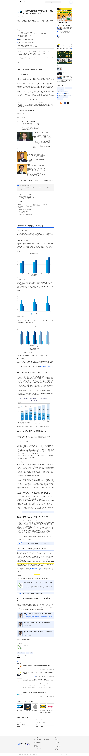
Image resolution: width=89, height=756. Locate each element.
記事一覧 (56, 739)
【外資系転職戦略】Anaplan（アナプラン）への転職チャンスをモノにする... (65, 40)
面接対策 (35, 745)
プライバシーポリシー (58, 745)
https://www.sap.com (21, 192)
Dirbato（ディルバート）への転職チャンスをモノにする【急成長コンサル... (66, 36)
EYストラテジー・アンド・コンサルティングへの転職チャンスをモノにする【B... (66, 45)
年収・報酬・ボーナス (37, 743)
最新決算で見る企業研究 (37, 739)
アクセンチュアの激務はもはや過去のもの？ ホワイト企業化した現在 (35, 685)
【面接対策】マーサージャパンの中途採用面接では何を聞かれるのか (35, 692)
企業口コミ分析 (46, 739)
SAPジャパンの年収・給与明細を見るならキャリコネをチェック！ (35, 543)
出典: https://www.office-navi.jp (21, 113)
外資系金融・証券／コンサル (44, 669)
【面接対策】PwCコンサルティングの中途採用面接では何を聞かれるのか (36, 665)
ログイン (67, 2)
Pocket (26, 657)
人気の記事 (56, 740)
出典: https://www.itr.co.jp (20, 425)
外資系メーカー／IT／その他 (44, 683)
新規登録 (63, 2)
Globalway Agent (26, 645)
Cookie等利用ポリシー (58, 746)
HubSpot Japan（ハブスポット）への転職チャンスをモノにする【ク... (67, 68)
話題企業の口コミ (36, 746)
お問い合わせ (57, 751)
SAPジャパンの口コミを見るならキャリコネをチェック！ (33, 593)
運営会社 (56, 749)
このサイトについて (58, 742)
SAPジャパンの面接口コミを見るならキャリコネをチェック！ (34, 512)
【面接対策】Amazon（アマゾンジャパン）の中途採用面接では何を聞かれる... (67, 73)
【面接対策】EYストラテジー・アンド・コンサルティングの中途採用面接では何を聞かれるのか (38, 673)
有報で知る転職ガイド (37, 742)
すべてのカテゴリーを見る (38, 748)
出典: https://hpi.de (19, 121)
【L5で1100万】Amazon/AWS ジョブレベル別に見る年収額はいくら (35, 679)
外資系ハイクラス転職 (28, 5)
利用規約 (56, 748)
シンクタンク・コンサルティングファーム (42, 676)
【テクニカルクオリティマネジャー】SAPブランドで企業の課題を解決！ (37, 622)
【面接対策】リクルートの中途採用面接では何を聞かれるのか (66, 81)
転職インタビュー (46, 740)
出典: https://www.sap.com (20, 148)
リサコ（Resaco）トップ (20, 5)
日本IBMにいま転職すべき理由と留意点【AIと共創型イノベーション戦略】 (67, 28)
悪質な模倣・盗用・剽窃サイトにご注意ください (62, 743)
